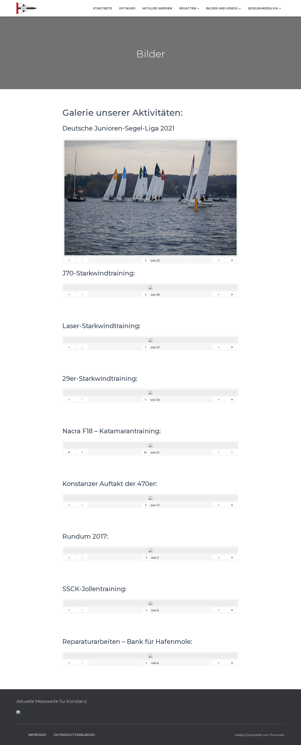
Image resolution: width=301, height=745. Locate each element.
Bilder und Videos (222, 8)
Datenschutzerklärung (74, 735)
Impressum (37, 735)
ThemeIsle (277, 735)
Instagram (20, 734)
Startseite (102, 8)
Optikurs (127, 8)
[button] (198, 8)
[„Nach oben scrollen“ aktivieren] (292, 735)
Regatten (188, 8)
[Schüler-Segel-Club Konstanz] (26, 8)
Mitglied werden (157, 8)
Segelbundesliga (263, 8)
